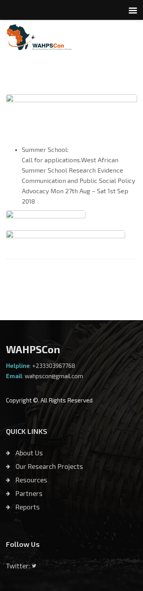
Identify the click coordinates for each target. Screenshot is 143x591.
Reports (27, 507)
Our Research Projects (48, 466)
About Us (28, 453)
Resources (30, 480)
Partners (28, 493)
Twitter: (19, 566)
